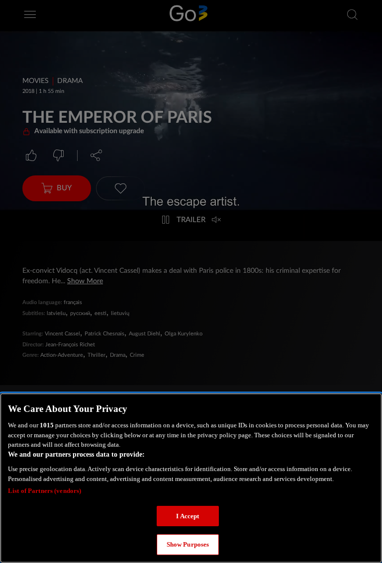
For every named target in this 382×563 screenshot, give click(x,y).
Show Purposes (188, 544)
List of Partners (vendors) (44, 490)
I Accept (187, 516)
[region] (191, 478)
